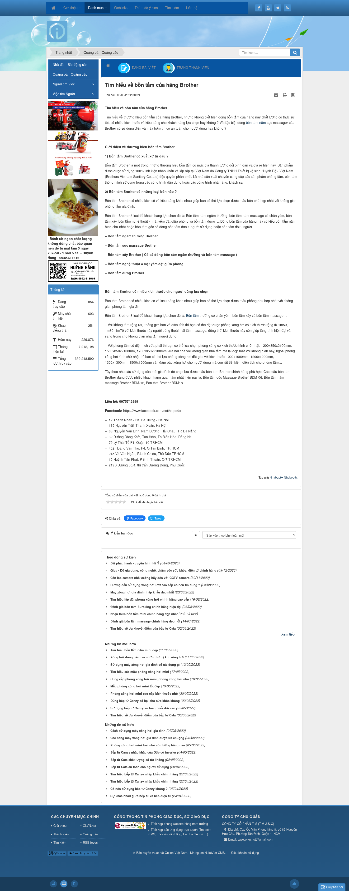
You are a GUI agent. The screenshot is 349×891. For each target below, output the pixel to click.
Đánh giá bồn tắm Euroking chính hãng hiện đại (145, 606)
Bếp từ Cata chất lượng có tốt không (137, 759)
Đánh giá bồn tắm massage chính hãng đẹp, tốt (145, 621)
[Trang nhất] (53, 7)
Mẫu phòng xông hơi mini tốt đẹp (135, 686)
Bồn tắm (192, 315)
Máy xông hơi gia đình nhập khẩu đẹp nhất (142, 592)
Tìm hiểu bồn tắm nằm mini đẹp (134, 650)
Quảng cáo (90, 834)
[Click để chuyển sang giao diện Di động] (74, 883)
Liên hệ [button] (191, 7)
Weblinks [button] (120, 7)
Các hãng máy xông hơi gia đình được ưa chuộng (147, 737)
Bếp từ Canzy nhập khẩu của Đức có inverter (143, 752)
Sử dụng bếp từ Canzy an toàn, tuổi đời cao (142, 708)
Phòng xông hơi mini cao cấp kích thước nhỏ (144, 693)
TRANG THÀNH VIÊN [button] (192, 67)
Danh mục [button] (96, 7)
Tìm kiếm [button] (172, 7)
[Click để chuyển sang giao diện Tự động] (53, 883)
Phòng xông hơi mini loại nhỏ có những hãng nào (147, 745)
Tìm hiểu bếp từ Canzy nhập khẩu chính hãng (144, 774)
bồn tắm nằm (256, 122)
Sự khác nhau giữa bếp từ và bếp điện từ (140, 795)
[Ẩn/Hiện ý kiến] (196, 534)
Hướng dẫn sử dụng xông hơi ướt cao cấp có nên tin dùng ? (155, 585)
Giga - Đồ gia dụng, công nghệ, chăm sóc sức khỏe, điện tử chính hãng (163, 570)
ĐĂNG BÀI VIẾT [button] (143, 67)
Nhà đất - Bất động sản (70, 64)
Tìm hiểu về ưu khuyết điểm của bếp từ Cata (143, 628)
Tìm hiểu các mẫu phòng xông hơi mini (139, 671)
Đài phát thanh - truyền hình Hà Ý (134, 563)
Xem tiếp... (289, 634)
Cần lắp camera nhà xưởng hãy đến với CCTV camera (149, 577)
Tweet (158, 518)
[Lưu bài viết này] (293, 94)
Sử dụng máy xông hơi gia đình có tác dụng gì (145, 664)
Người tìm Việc (64, 84)
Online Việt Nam (176, 852)
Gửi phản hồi (334, 887)
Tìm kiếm (59, 842)
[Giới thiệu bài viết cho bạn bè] (276, 94)
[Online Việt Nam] (57, 30)
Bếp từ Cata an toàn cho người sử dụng (139, 766)
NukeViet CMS (215, 852)
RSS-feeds (90, 842)
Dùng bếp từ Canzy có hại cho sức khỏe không (145, 700)
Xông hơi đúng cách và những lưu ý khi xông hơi (147, 657)
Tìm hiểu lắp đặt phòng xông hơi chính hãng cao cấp (149, 599)
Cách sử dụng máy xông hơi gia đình (137, 730)
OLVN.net (89, 825)
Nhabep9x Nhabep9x (283, 477)
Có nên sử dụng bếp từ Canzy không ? (139, 788)
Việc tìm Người (64, 93)
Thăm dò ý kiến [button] (146, 7)
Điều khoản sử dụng (245, 852)
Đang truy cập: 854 (84, 853)
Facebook (136, 518)
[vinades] (73, 138)
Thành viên (61, 834)
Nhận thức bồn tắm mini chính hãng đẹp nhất (144, 614)
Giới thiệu (59, 825)
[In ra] (285, 94)
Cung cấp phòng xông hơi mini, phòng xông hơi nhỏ (149, 679)
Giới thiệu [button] (71, 7)
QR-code (59, 853)
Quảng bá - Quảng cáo (70, 74)
